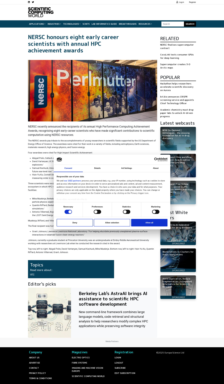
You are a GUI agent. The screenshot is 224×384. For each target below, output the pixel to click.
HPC (32, 274)
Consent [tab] (68, 168)
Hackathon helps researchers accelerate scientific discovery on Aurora (176, 87)
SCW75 (86, 24)
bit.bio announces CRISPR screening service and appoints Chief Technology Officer (177, 100)
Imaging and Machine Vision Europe (87, 369)
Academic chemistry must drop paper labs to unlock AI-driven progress (177, 113)
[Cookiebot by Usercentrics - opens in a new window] (156, 159)
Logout (119, 362)
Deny (74, 223)
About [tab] (156, 168)
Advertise (34, 362)
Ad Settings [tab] (126, 168)
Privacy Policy (37, 373)
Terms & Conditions (40, 378)
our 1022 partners (72, 181)
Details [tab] (97, 168)
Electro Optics (81, 357)
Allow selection (112, 223)
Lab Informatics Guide (104, 24)
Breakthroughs (127, 24)
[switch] (97, 212)
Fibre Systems (79, 362)
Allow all (149, 223)
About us (34, 357)
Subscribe (120, 368)
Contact (34, 368)
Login (118, 357)
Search (190, 24)
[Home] (40, 9)
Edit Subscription (125, 373)
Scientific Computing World (88, 376)
